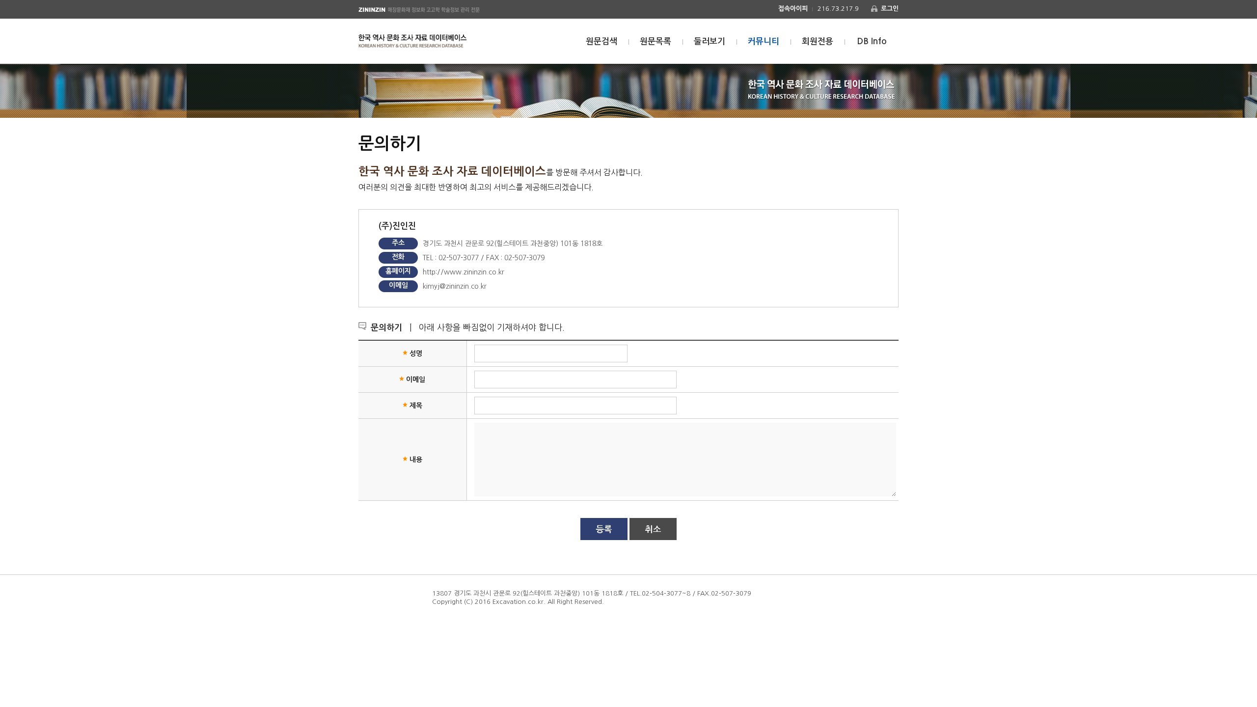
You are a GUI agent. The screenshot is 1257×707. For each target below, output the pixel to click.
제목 (416, 405)
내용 (416, 459)
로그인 (890, 8)
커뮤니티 (763, 41)
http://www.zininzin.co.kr (463, 272)
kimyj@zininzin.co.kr (455, 286)
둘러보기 (709, 41)
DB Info (872, 41)
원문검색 (601, 41)
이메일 (415, 379)
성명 (416, 353)
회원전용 (817, 41)
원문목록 (655, 41)
